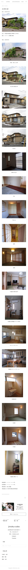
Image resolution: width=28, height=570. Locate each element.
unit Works (8, 1)
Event (22, 1)
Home (2, 1)
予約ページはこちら (14, 514)
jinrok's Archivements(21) (5, 494)
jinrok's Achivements (16, 1)
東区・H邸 (4, 556)
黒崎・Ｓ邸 (4, 559)
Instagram (14, 536)
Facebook (14, 538)
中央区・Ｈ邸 (4, 554)
